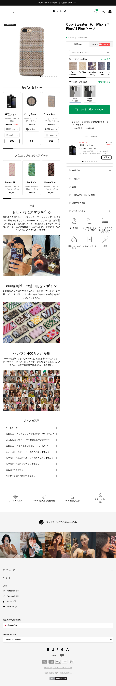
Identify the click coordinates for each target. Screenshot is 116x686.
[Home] (58, 11)
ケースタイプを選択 (78, 82)
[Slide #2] (45, 76)
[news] (96, 11)
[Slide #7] (56, 76)
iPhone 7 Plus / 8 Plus (12, 120)
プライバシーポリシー (62, 668)
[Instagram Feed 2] (83, 545)
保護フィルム (12, 114)
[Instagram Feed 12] (32, 545)
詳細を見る (105, 82)
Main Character (53, 182)
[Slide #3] (47, 76)
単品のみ (78, 44)
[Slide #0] (40, 76)
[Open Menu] (5, 11)
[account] (103, 11)
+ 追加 (106, 157)
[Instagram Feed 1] (58, 545)
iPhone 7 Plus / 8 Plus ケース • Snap (12, 188)
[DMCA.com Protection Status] (58, 678)
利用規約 (48, 668)
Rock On (31, 182)
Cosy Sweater (32, 114)
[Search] (12, 11)
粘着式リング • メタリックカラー (31, 120)
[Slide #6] (54, 76)
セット (101, 44)
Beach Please (13, 182)
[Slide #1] (42, 76)
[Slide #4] (49, 76)
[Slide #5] (51, 76)
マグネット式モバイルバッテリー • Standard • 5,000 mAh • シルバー (51, 120)
